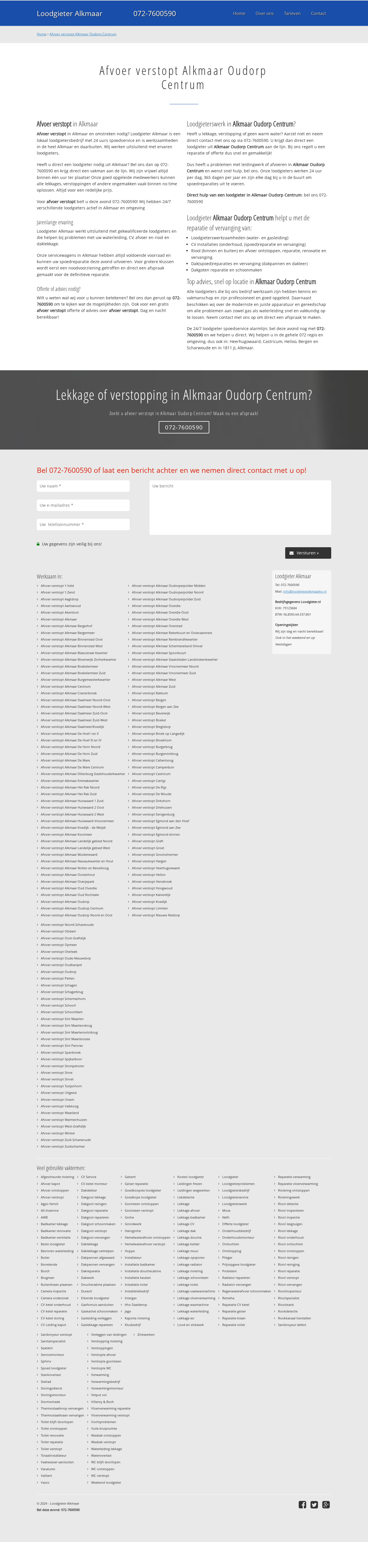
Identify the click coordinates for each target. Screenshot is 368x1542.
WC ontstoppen (102, 1469)
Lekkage (183, 1204)
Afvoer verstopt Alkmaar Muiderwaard (69, 854)
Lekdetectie (185, 1197)
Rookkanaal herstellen (294, 1318)
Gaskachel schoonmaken (99, 1311)
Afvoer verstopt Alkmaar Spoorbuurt (159, 653)
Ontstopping (231, 1251)
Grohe (129, 1217)
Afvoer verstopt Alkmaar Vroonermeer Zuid (164, 673)
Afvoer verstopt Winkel (58, 1133)
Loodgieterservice (235, 1197)
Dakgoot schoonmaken (98, 1224)
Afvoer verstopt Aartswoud (61, 606)
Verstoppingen (102, 1348)
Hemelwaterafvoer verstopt (145, 1244)
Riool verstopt (288, 1277)
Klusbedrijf (133, 1325)
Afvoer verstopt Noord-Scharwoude (67, 924)
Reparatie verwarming (294, 1177)
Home (42, 34)
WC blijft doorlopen (105, 1462)
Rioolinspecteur (289, 1291)
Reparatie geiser (234, 1311)
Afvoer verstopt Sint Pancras (62, 1045)
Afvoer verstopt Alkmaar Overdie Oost (160, 612)
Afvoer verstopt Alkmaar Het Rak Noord (70, 787)
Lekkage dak (186, 1231)
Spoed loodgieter (53, 1368)
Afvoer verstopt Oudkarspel (61, 965)
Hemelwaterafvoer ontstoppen (147, 1237)
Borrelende (49, 1264)
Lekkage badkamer (191, 1217)
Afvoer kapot (50, 1183)
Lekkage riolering (190, 1271)
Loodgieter (230, 1177)
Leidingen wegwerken (193, 1190)
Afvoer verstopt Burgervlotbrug (155, 753)
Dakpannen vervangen (98, 1264)
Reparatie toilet (233, 1325)
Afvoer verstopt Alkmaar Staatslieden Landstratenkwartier (175, 659)
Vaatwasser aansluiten (57, 1462)
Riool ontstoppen (291, 1251)
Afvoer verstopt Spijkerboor (61, 1059)
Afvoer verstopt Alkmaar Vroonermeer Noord (165, 666)
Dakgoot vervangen (95, 1237)
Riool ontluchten (290, 1244)
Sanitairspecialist (53, 1341)
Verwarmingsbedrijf (105, 1381)
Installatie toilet (136, 1284)
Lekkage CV (185, 1224)
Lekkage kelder (188, 1244)
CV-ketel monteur (94, 1183)
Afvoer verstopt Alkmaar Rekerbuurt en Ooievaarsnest (172, 633)
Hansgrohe (133, 1231)
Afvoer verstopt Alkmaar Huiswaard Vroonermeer (77, 821)
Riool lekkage (288, 1231)
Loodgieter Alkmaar (69, 13)
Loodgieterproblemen (238, 1183)
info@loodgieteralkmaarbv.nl (305, 591)
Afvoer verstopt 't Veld (57, 585)
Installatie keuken (138, 1277)
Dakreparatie (90, 1271)
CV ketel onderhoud (56, 1304)
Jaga (128, 1311)
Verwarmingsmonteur (107, 1388)
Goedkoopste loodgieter (143, 1190)
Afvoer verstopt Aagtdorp (59, 599)
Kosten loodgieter (190, 1177)
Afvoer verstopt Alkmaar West (154, 679)
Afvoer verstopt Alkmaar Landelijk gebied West (75, 848)
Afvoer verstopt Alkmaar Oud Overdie (69, 888)
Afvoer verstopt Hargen (149, 861)
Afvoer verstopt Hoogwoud (152, 888)
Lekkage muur (187, 1251)
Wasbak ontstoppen (106, 1435)
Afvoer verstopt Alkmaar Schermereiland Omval (167, 646)
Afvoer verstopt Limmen (150, 908)
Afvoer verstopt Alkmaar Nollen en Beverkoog (75, 868)
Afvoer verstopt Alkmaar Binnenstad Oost (72, 639)
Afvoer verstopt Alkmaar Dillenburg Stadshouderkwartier (83, 774)
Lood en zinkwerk (190, 1325)
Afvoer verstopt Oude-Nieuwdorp (66, 958)
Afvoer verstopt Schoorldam (62, 1012)
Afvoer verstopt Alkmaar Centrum (66, 686)
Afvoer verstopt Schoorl (58, 1005)
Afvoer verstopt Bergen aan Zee (155, 706)
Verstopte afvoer (103, 1354)
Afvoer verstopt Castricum (151, 774)
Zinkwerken (146, 1334)
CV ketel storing (52, 1318)
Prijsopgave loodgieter (239, 1264)
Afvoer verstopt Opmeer (59, 944)
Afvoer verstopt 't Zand (58, 592)
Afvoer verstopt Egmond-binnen (156, 834)
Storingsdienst (51, 1388)
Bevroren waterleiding (57, 1251)
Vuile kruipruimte (104, 1428)
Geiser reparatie (136, 1183)
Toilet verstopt (51, 1449)
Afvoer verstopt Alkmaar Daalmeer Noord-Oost (75, 700)
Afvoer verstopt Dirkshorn (151, 801)
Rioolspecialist (288, 1298)
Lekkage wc (185, 1318)
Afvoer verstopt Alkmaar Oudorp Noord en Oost (76, 915)
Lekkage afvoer (188, 1210)
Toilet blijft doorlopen (57, 1422)
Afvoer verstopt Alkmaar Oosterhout (68, 874)
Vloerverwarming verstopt (110, 1415)
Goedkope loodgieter (140, 1197)
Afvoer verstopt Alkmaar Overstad (157, 626)
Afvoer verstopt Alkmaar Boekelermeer (69, 666)
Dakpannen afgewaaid (97, 1257)
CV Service (88, 1177)
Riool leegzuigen (290, 1224)
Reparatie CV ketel (235, 1304)
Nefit (225, 1217)
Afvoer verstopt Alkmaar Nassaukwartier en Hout (77, 861)
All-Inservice (50, 1210)
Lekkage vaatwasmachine (196, 1291)
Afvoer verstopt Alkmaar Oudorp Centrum (82, 34)
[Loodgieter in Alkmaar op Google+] (326, 1504)
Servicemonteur (52, 1354)
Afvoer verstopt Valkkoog (59, 1106)
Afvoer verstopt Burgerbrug (152, 747)
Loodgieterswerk (234, 1204)
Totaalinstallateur (53, 1455)
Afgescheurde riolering (57, 1177)
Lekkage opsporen (191, 1257)
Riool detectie (288, 1204)
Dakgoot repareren (95, 1217)
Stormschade (50, 1402)
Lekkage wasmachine (193, 1304)
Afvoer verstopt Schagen (59, 985)
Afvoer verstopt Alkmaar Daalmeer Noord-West (75, 706)
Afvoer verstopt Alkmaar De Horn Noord (70, 747)
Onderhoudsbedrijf (236, 1231)
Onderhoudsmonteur (238, 1237)
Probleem (229, 1271)
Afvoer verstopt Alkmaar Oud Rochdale (70, 895)
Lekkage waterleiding (193, 1311)
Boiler (45, 1257)
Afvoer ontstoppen (55, 1190)
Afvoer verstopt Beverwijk (151, 713)
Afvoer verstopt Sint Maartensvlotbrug (69, 1032)
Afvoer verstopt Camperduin (153, 767)
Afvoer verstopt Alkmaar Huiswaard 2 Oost (72, 807)
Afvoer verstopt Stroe (56, 1072)
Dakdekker (89, 1190)
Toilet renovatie (52, 1435)
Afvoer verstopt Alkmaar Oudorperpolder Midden (169, 585)
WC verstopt (100, 1475)
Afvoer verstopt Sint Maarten (62, 1019)
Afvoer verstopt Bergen (149, 700)
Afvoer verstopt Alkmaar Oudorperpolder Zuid (166, 599)
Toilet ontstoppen (54, 1428)
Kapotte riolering (137, 1318)
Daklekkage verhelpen (97, 1251)
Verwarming (100, 1375)
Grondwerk (133, 1224)
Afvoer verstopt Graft (147, 841)
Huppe (130, 1251)
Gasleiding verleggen (96, 1318)
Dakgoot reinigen (94, 1204)
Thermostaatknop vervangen (62, 1408)
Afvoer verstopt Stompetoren (62, 1066)
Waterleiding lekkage (106, 1449)
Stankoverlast (51, 1375)
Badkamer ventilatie (55, 1237)
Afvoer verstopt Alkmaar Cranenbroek (69, 693)
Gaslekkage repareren (97, 1325)
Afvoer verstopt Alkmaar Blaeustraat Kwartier (74, 653)
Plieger (227, 1257)
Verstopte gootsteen (106, 1361)
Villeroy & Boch (102, 1402)
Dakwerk (87, 1277)
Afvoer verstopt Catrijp (149, 780)
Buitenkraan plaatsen (56, 1284)
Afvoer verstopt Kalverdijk (151, 895)
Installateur (133, 1257)
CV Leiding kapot (53, 1325)
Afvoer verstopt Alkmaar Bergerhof (66, 626)
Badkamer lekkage (54, 1224)
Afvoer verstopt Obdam (58, 931)
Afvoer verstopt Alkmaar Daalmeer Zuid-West (74, 720)
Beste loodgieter (53, 1244)
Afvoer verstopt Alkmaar (59, 619)
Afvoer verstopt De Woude (151, 794)
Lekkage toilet (187, 1284)
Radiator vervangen (236, 1284)
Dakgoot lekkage (93, 1197)
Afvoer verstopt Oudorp (58, 971)
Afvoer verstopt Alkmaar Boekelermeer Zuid (73, 673)
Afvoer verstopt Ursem (57, 1099)
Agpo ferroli (49, 1204)
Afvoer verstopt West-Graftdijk (63, 1126)
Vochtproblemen (103, 1422)
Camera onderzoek (55, 1298)
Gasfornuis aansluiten (97, 1304)
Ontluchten (230, 1244)
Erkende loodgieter (95, 1298)
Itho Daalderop (136, 1304)
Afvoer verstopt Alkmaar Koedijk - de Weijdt (73, 827)
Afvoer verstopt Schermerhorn (63, 998)
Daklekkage (89, 1244)
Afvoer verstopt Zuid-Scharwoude (66, 1140)
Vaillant (46, 1475)
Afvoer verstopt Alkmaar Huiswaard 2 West (72, 814)
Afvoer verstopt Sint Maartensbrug (66, 1025)
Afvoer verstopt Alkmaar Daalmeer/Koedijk (72, 726)
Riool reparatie (289, 1271)
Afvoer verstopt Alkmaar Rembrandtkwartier (165, 639)
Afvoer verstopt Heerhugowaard (156, 868)
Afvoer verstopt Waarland (60, 1113)
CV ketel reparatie (54, 1311)
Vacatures (48, 1469)
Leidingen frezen (189, 1183)
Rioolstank (286, 1304)
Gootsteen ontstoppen (142, 1204)
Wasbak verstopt (103, 1442)
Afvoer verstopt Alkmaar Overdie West (160, 619)
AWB (44, 1217)
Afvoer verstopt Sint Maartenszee (65, 1039)
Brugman (47, 1277)
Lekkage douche (189, 1237)
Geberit (130, 1177)
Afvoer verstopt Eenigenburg (153, 814)
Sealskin (47, 1348)
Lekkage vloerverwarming (196, 1298)
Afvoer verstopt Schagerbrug (62, 992)
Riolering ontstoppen (294, 1190)
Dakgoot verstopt (94, 1231)
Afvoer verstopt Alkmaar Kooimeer (66, 834)
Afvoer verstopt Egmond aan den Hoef (160, 821)
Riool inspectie (289, 1217)
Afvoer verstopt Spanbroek (61, 1052)
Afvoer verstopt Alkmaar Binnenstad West (72, 646)
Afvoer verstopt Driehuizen (152, 807)
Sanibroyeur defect (292, 1325)
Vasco (45, 1482)
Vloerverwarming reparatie (111, 1408)
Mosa (226, 1210)
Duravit (86, 1291)
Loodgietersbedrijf (236, 1190)
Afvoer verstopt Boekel (149, 720)
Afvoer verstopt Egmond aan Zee (156, 827)
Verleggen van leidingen (109, 1334)
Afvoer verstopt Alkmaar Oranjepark (67, 881)
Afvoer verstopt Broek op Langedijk (158, 733)
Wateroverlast (101, 1455)
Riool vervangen (290, 1284)
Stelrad (46, 1381)
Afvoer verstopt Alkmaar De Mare (65, 760)
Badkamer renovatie (56, 1231)
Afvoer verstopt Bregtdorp (151, 726)
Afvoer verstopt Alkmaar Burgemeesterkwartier (75, 679)
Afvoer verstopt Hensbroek (152, 881)
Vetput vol (99, 1395)
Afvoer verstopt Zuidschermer (63, 1146)
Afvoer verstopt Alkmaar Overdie (156, 606)
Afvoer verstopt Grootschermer (155, 854)
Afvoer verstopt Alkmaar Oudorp (65, 901)
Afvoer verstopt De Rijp (149, 787)
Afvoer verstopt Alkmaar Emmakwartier (70, 780)
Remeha (228, 1298)
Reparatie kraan (234, 1318)
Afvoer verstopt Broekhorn (152, 740)
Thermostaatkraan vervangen (62, 1415)
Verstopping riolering (106, 1341)
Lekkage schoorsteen (192, 1277)
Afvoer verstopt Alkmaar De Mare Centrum (72, 767)
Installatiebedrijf (137, 1291)
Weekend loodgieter (106, 1482)
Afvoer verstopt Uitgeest (59, 1092)
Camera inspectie (53, 1291)
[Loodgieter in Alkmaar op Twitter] (314, 1504)
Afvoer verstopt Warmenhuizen (64, 1119)
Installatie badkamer (140, 1264)
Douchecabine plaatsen (98, 1284)
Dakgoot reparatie (94, 1210)
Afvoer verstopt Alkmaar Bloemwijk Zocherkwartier (78, 659)
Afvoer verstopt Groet (148, 848)
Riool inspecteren (291, 1210)
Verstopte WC (101, 1368)
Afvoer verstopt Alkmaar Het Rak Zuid (69, 794)
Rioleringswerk (289, 1197)
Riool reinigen (288, 1257)
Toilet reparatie (52, 1442)
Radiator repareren (236, 1277)
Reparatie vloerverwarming (298, 1183)
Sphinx (46, 1361)
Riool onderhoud (291, 1237)
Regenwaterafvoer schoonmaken (246, 1291)
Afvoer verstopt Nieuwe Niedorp (156, 915)
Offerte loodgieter (235, 1224)
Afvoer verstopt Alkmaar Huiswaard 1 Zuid (72, 801)
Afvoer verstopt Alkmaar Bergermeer (68, 633)
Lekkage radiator (189, 1264)
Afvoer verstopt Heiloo (149, 874)
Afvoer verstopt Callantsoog (152, 760)
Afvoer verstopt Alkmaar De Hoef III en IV (71, 740)
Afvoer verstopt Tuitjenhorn (61, 1086)
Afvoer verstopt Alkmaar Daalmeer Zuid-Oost (74, 713)
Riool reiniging (289, 1264)
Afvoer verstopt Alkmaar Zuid (153, 686)
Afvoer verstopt (52, 1197)
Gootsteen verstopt (139, 1210)
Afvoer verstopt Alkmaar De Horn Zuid (69, 753)
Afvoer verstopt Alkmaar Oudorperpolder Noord (168, 592)
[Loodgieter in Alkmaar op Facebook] (303, 1504)
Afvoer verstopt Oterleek (59, 951)
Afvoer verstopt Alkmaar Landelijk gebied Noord (76, 841)
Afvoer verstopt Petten (57, 978)
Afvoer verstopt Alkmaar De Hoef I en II (70, 733)
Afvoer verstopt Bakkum (150, 693)
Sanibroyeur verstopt (56, 1334)
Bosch (45, 1271)
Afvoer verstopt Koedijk (149, 901)
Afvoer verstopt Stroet (57, 1079)
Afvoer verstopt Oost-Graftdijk (63, 938)
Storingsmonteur (53, 1395)
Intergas (131, 1298)
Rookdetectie (288, 1311)
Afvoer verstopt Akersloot (60, 612)
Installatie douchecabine (143, 1271)
